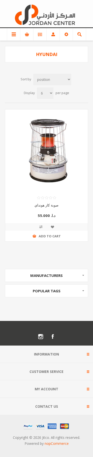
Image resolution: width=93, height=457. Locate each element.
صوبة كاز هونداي (46, 205)
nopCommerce (57, 443)
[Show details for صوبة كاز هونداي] (46, 150)
